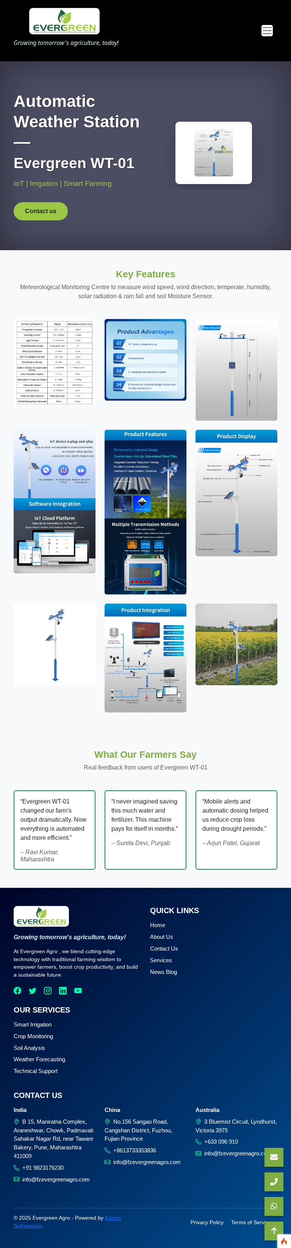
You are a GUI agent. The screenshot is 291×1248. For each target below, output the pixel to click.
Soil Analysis (29, 1048)
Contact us (40, 211)
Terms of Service (251, 1222)
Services (161, 960)
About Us (161, 937)
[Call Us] (273, 1181)
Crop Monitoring (33, 1036)
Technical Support (36, 1071)
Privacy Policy (207, 1222)
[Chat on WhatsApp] (273, 1206)
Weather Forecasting (39, 1059)
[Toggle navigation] (267, 30)
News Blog (163, 972)
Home (157, 925)
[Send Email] (273, 1157)
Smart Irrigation (33, 1024)
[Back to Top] (273, 1231)
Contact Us (164, 948)
